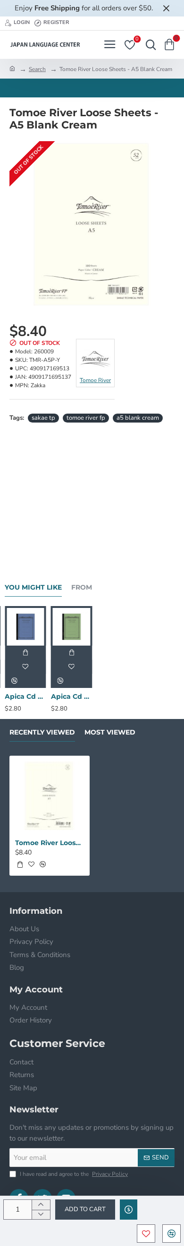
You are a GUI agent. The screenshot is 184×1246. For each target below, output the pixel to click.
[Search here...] (148, 45)
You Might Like (33, 587)
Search (37, 69)
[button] (85, 1209)
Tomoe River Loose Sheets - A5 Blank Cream (49, 843)
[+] (41, 1205)
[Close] (166, 8)
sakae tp (43, 418)
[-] (41, 1215)
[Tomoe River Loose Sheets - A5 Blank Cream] (49, 795)
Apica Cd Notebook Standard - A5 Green (71, 696)
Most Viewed (109, 732)
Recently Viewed (42, 732)
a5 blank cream (138, 418)
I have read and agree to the (73, 1174)
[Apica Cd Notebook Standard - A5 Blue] (25, 627)
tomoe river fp (86, 418)
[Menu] (109, 45)
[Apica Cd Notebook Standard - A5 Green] (72, 627)
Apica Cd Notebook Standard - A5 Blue (25, 696)
